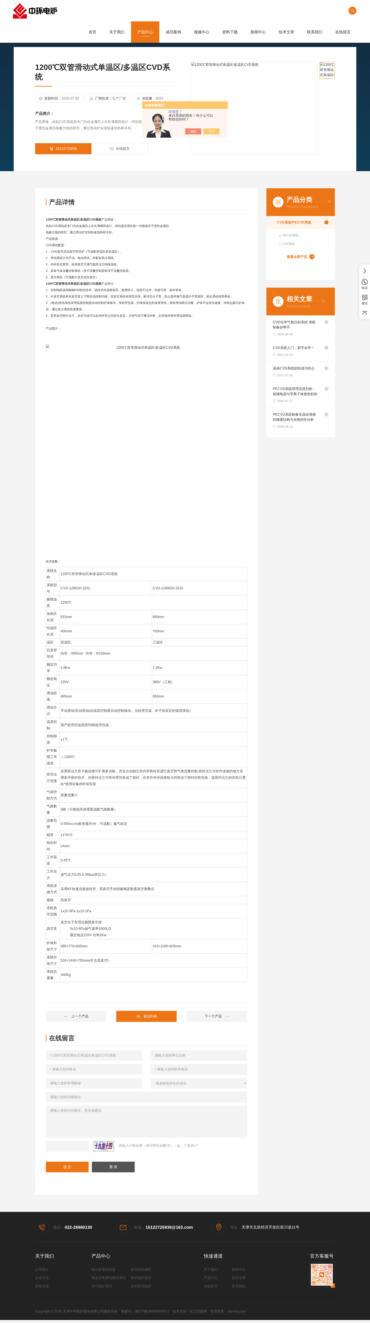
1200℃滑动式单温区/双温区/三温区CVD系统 (217, 1016)
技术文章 (286, 32)
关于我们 (117, 32)
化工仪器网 (198, 1311)
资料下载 (230, 32)
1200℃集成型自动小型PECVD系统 (76, 1016)
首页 (92, 32)
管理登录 (217, 1311)
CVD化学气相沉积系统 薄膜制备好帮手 (294, 324)
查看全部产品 (297, 257)
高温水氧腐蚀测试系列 (108, 1278)
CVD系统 (288, 244)
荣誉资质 (42, 1286)
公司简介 (42, 1269)
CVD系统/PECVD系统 (294, 222)
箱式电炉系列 (141, 1278)
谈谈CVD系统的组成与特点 (294, 368)
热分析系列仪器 (103, 1269)
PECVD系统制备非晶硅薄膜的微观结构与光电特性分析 (294, 417)
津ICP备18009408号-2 (152, 1311)
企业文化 (42, 1278)
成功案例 (173, 32)
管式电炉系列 (101, 1286)
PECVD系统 (290, 235)
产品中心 (145, 32)
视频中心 (201, 32)
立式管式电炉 (141, 1286)
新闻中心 (258, 32)
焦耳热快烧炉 (141, 1269)
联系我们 (314, 32)
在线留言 (343, 32)
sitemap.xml (236, 1311)
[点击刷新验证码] (103, 1146)
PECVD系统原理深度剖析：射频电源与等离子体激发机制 (295, 391)
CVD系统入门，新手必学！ (294, 348)
